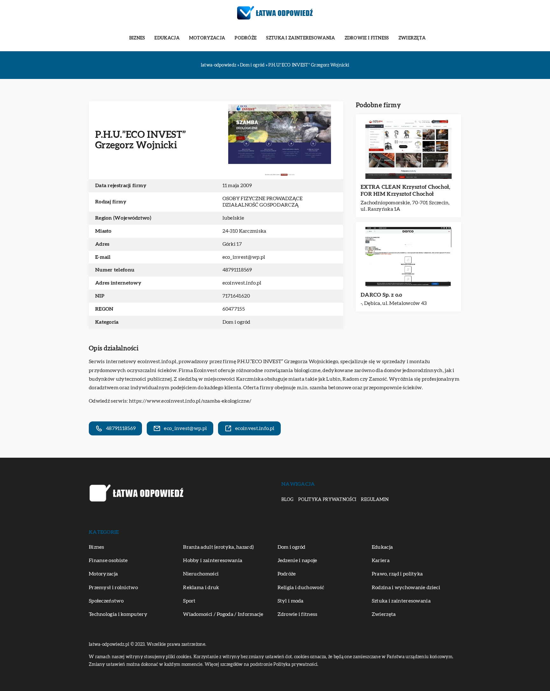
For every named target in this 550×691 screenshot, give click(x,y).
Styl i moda (291, 600)
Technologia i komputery (118, 614)
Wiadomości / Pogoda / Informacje (223, 614)
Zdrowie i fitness (367, 38)
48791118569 (237, 269)
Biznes (137, 38)
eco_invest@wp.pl (243, 257)
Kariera (381, 560)
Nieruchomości (201, 573)
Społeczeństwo (106, 600)
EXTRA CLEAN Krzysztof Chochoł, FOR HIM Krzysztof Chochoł (405, 190)
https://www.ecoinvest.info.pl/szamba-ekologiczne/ (190, 401)
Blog (287, 499)
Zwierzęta (412, 38)
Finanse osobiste (108, 560)
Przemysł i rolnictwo (113, 587)
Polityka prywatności (327, 499)
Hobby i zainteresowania (212, 560)
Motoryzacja (207, 38)
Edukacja (166, 38)
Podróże (246, 38)
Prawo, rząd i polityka (397, 573)
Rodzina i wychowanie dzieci (406, 587)
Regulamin (375, 499)
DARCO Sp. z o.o (381, 295)
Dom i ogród (236, 322)
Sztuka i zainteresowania (300, 38)
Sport (189, 600)
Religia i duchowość (301, 587)
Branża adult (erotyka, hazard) (218, 547)
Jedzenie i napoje (297, 560)
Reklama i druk (201, 587)
